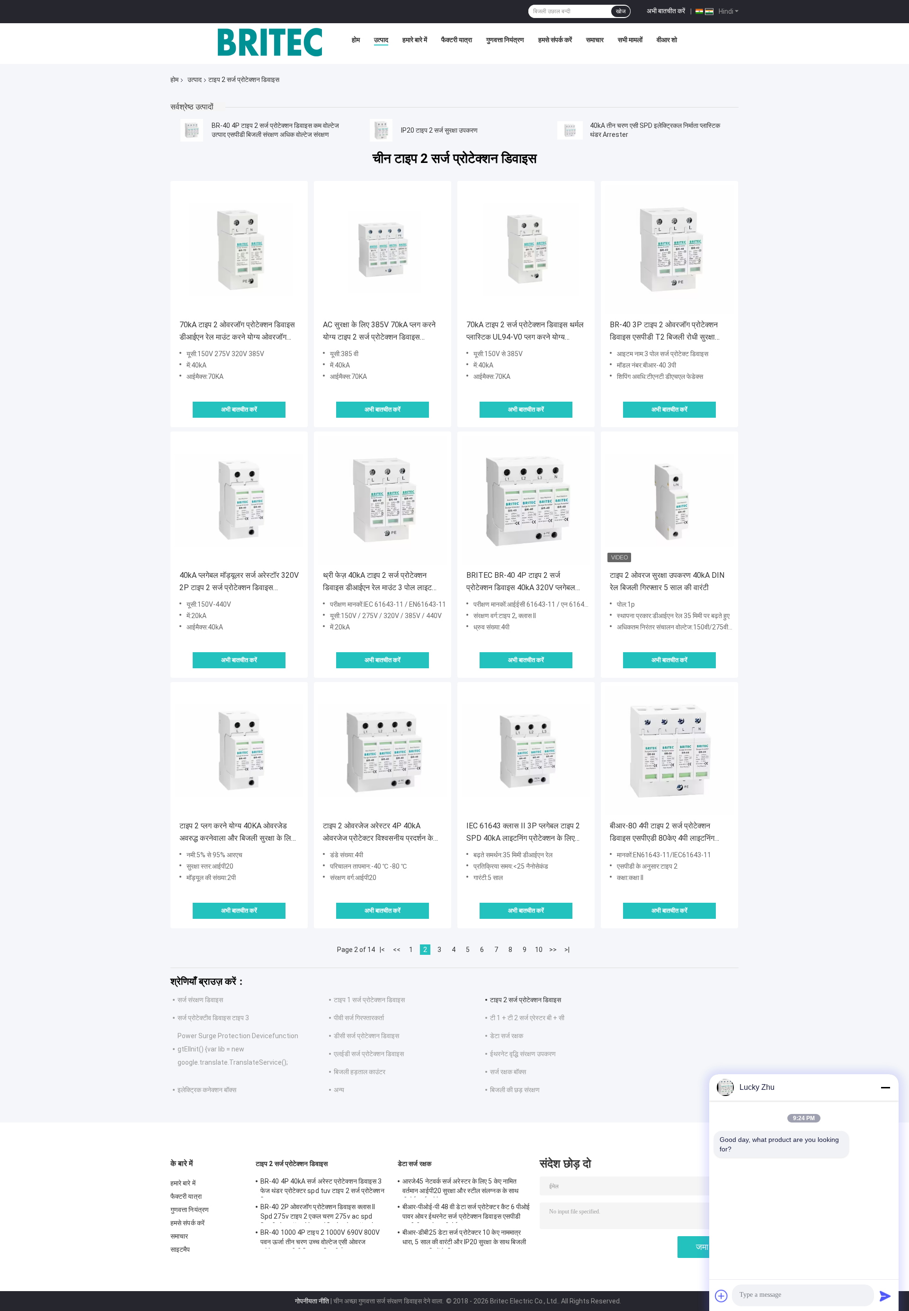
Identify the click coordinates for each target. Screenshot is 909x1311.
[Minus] (885, 1087)
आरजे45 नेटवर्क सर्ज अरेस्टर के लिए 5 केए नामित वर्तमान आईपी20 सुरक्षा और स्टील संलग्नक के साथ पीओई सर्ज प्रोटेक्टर (460, 1187)
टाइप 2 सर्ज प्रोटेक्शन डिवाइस (525, 1000)
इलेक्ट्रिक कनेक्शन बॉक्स (207, 1090)
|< (382, 949)
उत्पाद (381, 40)
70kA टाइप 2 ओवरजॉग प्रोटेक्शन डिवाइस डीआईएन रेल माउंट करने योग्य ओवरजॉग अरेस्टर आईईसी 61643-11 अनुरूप (237, 331)
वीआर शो (667, 40)
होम (356, 40)
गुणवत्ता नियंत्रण (505, 40)
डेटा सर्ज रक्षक (506, 1036)
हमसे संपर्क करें (555, 40)
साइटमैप (180, 1249)
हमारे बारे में (414, 40)
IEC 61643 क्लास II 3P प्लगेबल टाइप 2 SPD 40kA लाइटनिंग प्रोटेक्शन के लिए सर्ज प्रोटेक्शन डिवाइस (523, 832)
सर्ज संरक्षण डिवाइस (200, 1000)
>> (553, 949)
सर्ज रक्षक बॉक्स (508, 1072)
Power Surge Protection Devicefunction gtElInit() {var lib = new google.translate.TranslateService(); (238, 1049)
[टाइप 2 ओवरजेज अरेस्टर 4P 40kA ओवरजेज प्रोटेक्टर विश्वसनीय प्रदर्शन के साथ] (382, 750)
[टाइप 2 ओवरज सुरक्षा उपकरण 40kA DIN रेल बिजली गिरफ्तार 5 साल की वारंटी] (669, 500)
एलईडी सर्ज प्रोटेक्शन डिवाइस (369, 1054)
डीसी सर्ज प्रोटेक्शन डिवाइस (366, 1036)
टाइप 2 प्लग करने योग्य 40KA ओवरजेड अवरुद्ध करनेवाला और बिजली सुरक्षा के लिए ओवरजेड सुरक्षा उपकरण (236, 832)
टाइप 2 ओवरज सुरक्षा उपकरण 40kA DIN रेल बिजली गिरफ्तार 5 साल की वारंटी (667, 581)
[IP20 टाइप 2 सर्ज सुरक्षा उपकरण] (381, 130)
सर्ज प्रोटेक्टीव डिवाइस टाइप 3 (213, 1018)
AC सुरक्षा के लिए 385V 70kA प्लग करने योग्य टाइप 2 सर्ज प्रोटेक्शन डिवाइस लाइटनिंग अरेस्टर (379, 331)
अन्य (339, 1090)
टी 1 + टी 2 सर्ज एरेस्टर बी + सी (527, 1018)
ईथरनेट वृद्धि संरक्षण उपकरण (523, 1054)
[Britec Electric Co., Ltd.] (270, 42)
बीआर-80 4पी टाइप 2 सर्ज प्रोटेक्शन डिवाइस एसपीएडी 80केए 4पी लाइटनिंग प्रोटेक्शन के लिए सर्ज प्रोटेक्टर (662, 832)
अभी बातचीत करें (666, 11)
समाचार (595, 40)
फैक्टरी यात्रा (456, 40)
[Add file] (721, 1295)
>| (567, 949)
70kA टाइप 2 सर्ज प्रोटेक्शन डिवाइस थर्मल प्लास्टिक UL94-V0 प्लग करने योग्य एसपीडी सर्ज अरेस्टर (525, 331)
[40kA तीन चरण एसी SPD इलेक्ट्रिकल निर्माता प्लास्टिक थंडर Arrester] (570, 130)
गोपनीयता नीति (312, 1301)
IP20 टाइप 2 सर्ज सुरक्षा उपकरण (439, 130)
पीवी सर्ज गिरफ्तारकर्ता (359, 1018)
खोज (620, 11)
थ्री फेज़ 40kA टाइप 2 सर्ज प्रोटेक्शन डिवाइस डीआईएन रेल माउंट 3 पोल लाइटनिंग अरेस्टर (382, 582)
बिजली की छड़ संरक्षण (515, 1090)
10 (539, 949)
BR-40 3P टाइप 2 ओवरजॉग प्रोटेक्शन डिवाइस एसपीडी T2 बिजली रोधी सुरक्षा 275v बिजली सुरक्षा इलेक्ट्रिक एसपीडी (664, 331)
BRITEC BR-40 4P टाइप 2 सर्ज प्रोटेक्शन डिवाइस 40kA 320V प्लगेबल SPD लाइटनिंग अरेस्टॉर (520, 582)
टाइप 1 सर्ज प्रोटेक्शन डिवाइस (369, 1000)
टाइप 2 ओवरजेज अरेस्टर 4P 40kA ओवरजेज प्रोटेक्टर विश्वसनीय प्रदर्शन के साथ (378, 832)
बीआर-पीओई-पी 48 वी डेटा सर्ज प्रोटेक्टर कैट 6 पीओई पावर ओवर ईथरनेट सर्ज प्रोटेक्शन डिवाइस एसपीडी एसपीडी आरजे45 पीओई (466, 1213)
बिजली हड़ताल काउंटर (359, 1072)
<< (397, 949)
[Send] (885, 1295)
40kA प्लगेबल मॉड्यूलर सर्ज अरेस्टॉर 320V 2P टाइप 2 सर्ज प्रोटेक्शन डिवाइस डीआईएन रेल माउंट (239, 582)
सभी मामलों (630, 40)
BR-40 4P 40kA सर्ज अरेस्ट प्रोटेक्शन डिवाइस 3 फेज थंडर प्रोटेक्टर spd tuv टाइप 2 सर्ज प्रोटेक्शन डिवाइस (322, 1187)
